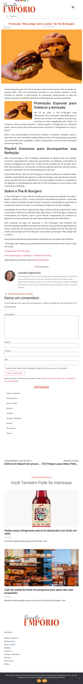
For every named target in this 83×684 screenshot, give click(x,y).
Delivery (10, 423)
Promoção (29, 294)
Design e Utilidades (14, 418)
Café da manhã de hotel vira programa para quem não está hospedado (38, 591)
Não (44, 681)
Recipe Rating (10, 307)
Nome (7, 342)
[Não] (79, 678)
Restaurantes (43, 267)
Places (9, 433)
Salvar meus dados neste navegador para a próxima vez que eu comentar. (36, 368)
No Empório (11, 428)
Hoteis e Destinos (13, 393)
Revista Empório (41, 260)
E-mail (7, 351)
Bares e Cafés (12, 403)
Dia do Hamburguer (16, 294)
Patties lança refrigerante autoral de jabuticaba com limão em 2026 (40, 532)
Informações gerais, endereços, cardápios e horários (27, 255)
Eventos (10, 413)
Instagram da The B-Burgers (17, 251)
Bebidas (10, 408)
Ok (39, 681)
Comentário (9, 314)
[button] (73, 7)
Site (6, 359)
